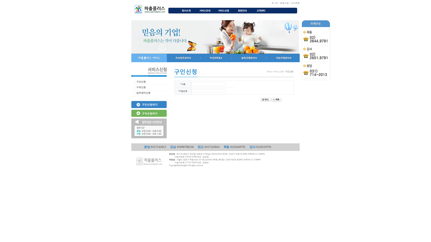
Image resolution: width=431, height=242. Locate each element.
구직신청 (141, 87)
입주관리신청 (143, 93)
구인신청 (141, 81)
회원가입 (284, 3)
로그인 (275, 3)
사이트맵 (295, 3)
